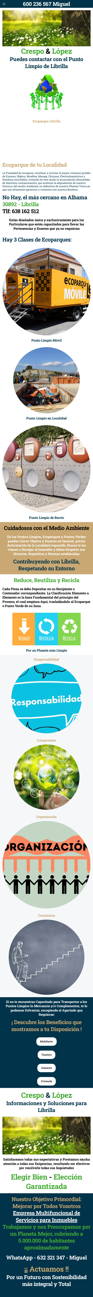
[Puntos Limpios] (46, 629)
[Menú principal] (4, 4)
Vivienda (46, 1081)
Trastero (46, 1054)
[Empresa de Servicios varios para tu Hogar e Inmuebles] (46, 1135)
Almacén (46, 1068)
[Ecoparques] (46, 28)
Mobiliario (46, 1041)
